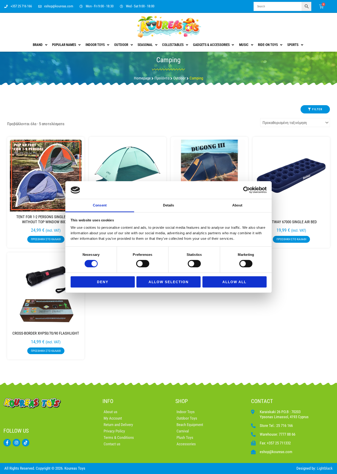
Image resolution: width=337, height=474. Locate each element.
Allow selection (169, 282)
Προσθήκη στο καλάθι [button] (46, 239)
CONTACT (262, 401)
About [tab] (237, 205)
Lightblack (325, 468)
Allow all (234, 282)
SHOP (181, 401)
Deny (102, 282)
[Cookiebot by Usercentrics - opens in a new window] (247, 189)
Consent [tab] (100, 205)
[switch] (142, 263)
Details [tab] (168, 205)
